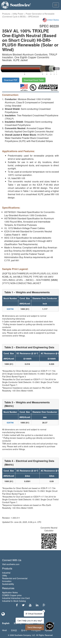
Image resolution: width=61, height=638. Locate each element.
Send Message (35, 627)
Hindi (4, 630)
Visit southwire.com (10, 564)
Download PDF (10, 80)
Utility (4, 575)
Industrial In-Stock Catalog (14, 600)
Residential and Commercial (14, 578)
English (6, 623)
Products (6, 13)
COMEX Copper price (12, 595)
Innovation (6, 581)
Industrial (6, 572)
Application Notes (10, 592)
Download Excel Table (34, 80)
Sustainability (8, 584)
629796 (10, 308)
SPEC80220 (33, 16)
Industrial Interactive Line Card (16, 598)
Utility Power (17, 13)
